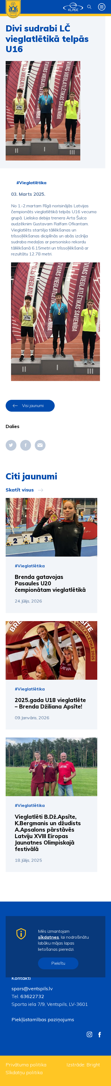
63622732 (31, 996)
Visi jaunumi (33, 405)
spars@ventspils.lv (32, 988)
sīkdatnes (48, 937)
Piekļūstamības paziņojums (43, 1019)
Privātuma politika (26, 1065)
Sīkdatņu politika (24, 1072)
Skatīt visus (20, 490)
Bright (93, 1065)
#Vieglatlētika (31, 182)
